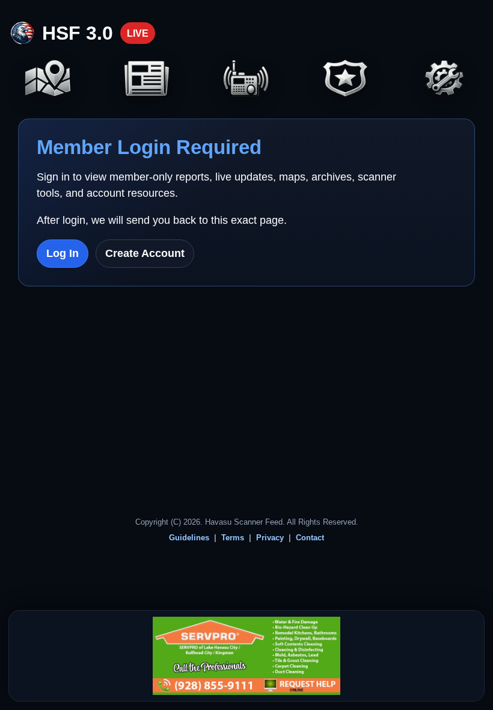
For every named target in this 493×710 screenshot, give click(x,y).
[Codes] (345, 80)
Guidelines (189, 537)
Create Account (145, 253)
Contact (310, 537)
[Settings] (445, 80)
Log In (62, 253)
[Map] (48, 80)
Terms (232, 537)
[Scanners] (246, 80)
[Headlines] (147, 80)
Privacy (270, 537)
